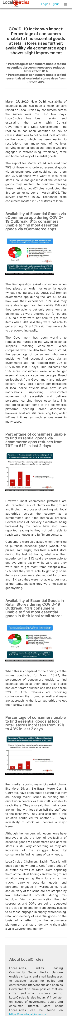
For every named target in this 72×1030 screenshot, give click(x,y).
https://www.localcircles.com (28, 1014)
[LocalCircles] (16, 3)
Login (44, 4)
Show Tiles (66, 4)
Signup (55, 4)
